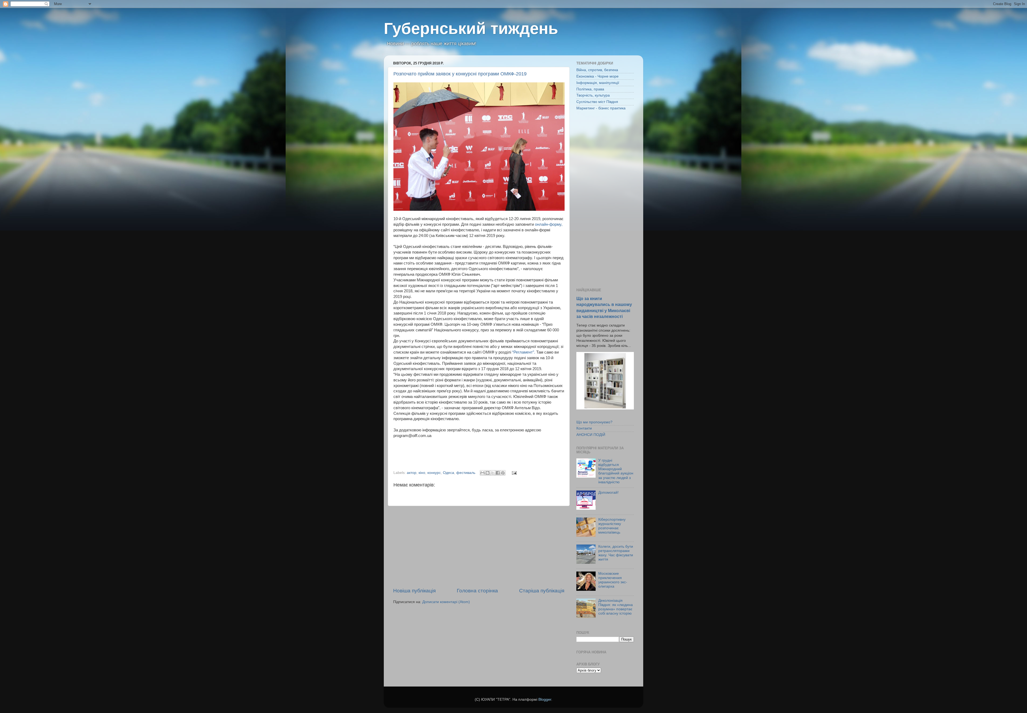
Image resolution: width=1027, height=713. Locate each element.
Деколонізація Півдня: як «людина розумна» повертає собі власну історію (615, 607)
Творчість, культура (593, 95)
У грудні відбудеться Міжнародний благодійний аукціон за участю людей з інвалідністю (615, 471)
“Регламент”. (523, 352)
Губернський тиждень (471, 28)
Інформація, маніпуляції (597, 83)
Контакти (584, 428)
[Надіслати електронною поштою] (482, 473)
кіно (422, 473)
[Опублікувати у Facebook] (497, 473)
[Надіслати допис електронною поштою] (513, 473)
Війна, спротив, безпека (597, 70)
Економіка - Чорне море (597, 76)
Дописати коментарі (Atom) (446, 602)
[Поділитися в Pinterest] (502, 473)
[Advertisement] (479, 546)
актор (411, 473)
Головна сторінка (477, 590)
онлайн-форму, (548, 224)
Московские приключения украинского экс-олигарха (612, 580)
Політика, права (590, 89)
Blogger (544, 699)
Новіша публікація (414, 590)
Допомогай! (608, 492)
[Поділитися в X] (492, 473)
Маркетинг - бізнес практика (601, 108)
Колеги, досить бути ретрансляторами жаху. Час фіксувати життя (615, 553)
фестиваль (465, 473)
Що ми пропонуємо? (594, 422)
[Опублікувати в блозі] (487, 473)
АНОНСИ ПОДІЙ (590, 435)
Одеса (448, 473)
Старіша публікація (541, 590)
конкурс (434, 473)
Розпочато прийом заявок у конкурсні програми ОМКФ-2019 (460, 73)
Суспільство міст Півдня (597, 102)
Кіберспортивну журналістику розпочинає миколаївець (612, 526)
